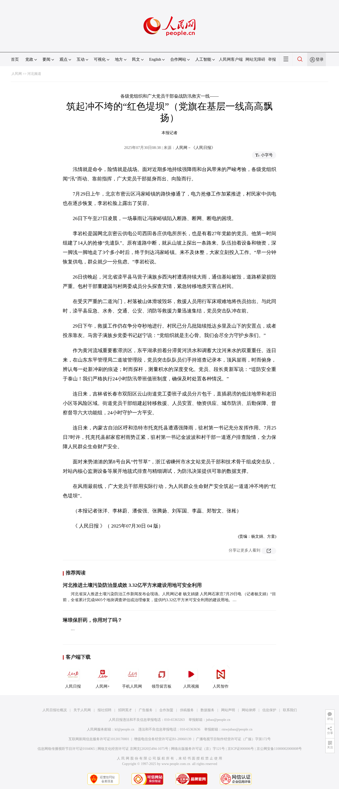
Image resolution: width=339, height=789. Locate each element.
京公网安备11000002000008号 (279, 749)
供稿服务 (187, 710)
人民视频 (191, 686)
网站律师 (249, 710)
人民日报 (73, 686)
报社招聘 (104, 710)
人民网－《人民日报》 (195, 147)
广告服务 (146, 710)
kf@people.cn (124, 729)
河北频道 (34, 74)
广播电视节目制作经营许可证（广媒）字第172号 (233, 739)
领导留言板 (161, 686)
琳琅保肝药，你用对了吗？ (92, 620)
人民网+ (103, 686)
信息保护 (269, 710)
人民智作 (221, 686)
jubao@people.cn (218, 720)
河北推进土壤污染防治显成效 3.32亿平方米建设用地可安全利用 (132, 585)
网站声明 (228, 710)
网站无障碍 (255, 59)
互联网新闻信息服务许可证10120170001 (98, 739)
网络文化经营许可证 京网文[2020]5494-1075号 (133, 749)
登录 (320, 59)
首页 (15, 59)
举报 (272, 59)
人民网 (16, 74)
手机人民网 (132, 686)
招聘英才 (125, 710)
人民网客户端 (231, 59)
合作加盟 (166, 710)
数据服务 (207, 710)
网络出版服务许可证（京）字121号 (198, 749)
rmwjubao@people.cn (237, 729)
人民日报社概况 (54, 710)
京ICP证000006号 (241, 749)
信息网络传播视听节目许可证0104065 (66, 749)
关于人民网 (82, 710)
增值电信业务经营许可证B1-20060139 (162, 739)
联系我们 (290, 710)
